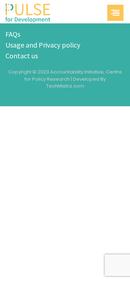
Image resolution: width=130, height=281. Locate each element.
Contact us (21, 55)
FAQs (12, 34)
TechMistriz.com (65, 85)
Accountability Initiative (77, 71)
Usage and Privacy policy (42, 44)
